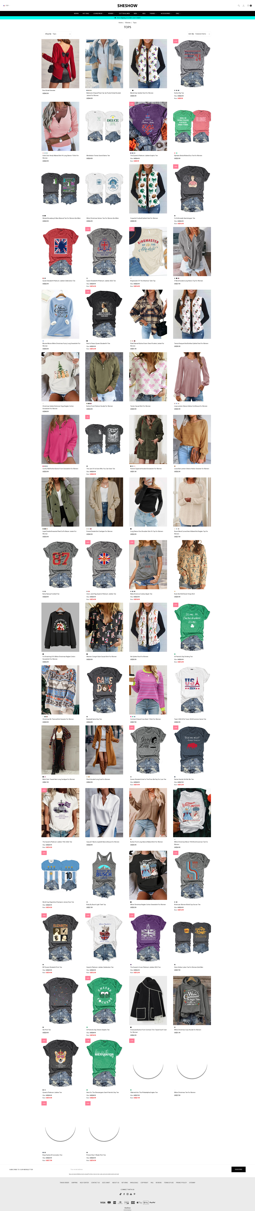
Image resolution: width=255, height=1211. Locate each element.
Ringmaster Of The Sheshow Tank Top (142, 281)
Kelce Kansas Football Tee (51, 594)
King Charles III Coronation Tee (52, 1155)
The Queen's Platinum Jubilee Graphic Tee (144, 155)
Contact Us (95, 1182)
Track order (64, 1182)
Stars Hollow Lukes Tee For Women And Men (188, 967)
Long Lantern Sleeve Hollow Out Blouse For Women (190, 406)
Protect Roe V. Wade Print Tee (96, 1155)
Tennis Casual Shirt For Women (140, 406)
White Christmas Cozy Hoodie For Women (187, 1030)
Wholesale (134, 1182)
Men (135, 13)
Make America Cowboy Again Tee (141, 594)
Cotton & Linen (124, 13)
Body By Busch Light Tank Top (96, 904)
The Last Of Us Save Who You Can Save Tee (100, 468)
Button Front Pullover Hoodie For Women (99, 406)
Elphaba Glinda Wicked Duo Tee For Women (188, 155)
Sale (178, 13)
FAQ (152, 1182)
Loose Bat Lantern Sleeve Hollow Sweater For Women (191, 468)
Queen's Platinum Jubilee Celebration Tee (100, 967)
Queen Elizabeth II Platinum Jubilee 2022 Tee (101, 281)
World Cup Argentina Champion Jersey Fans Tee (58, 902)
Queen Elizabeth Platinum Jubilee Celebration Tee (59, 281)
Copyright (144, 1182)
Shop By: (48, 34)
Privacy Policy (181, 1182)
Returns (125, 1182)
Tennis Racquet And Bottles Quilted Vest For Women (191, 343)
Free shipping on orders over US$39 (128, 18)
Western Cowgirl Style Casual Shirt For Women (101, 656)
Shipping (74, 1182)
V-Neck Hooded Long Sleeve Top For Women (188, 281)
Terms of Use (169, 1182)
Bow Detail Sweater (49, 90)
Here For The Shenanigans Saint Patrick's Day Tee (102, 1092)
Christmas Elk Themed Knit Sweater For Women (58, 719)
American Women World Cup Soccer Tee (187, 904)
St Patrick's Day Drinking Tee (183, 656)
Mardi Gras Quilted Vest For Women (141, 93)
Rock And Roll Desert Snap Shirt (184, 594)
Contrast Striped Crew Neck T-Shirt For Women (145, 719)
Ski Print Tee (47, 1030)
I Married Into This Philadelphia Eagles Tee (144, 1092)
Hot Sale (86, 13)
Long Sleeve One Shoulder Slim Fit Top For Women (146, 531)
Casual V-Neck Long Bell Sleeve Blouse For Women (102, 842)
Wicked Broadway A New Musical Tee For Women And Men (62, 218)
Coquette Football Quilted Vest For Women (144, 218)
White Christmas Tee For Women (184, 1092)
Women (111, 13)
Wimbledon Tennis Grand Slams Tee (98, 155)
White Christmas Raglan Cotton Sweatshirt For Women (148, 904)
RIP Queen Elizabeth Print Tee (52, 967)
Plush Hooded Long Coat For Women (98, 779)
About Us (115, 1182)
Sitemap (192, 1182)
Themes (152, 13)
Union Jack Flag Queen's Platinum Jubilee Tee (101, 594)
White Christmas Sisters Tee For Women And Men (102, 218)
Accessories (165, 13)
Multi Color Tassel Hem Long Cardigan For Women (59, 779)
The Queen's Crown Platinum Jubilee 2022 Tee (145, 967)
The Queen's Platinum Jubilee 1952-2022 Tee (57, 842)
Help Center (84, 1182)
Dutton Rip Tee (179, 93)
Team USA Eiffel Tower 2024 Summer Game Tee (190, 719)
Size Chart (106, 1182)
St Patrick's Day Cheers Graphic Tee (98, 1030)
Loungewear (98, 13)
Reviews (159, 1182)
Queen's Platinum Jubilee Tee (52, 1092)
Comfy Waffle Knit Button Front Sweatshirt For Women (60, 468)
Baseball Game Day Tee (94, 719)
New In (76, 13)
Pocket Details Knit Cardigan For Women (99, 531)
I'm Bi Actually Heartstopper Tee (184, 218)
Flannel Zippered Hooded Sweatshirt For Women (146, 468)
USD (7, 5)
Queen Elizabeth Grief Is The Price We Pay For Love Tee (148, 779)
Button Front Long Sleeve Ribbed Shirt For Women (146, 842)
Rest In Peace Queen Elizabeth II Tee (98, 343)
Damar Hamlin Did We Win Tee (184, 779)
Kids (144, 13)
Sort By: (191, 34)
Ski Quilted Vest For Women (139, 656)
